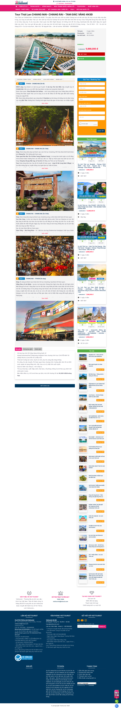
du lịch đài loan (58, 676)
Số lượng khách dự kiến (85, 110)
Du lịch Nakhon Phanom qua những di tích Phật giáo (95, 447)
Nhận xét (59, 79)
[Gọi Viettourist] (117, 701)
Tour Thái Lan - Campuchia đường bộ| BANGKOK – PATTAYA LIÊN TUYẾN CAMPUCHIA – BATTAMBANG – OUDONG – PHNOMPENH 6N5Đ (92, 332)
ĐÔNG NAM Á (46, 6)
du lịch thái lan (61, 670)
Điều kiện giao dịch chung (86, 670)
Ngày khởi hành (83, 96)
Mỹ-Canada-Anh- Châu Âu (58, 9)
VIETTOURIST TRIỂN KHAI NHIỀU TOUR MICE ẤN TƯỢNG (96, 486)
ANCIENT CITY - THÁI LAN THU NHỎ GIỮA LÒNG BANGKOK (96, 355)
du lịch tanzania (54, 687)
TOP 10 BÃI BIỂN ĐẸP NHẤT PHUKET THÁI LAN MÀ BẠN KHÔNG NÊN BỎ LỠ (95, 427)
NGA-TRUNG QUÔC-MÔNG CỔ (64, 6)
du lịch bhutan (63, 680)
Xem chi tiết (100, 359)
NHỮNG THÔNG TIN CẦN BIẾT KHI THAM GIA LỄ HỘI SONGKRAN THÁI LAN (96, 506)
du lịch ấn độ (65, 678)
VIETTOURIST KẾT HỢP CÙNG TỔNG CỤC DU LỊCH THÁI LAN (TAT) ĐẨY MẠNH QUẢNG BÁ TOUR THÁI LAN (96, 576)
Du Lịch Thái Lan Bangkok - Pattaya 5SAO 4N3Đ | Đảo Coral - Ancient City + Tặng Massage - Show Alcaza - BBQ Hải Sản (92, 165)
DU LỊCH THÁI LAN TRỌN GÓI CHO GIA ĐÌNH (96, 536)
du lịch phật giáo (56, 681)
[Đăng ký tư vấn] (116, 694)
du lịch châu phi (66, 681)
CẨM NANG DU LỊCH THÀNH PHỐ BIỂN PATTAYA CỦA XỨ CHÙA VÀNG (96, 385)
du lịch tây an (53, 691)
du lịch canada (66, 683)
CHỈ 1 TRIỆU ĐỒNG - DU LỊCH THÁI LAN (96, 555)
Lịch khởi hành (48, 79)
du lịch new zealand (54, 685)
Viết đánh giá (44, 386)
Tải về (82, 59)
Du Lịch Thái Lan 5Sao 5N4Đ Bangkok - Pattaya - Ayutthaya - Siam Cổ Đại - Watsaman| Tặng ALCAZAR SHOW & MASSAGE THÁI (92, 290)
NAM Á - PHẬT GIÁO (22, 9)
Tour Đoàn (81, 6)
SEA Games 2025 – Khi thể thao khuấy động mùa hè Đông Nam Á (96, 545)
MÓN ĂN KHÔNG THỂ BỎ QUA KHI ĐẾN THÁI (96, 476)
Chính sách (37, 79)
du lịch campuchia (51, 670)
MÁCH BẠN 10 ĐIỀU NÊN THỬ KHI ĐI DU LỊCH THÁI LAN (97, 457)
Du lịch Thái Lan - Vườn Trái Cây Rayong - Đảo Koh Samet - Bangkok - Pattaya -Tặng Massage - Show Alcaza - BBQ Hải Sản (92, 248)
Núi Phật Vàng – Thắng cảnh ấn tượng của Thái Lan (96, 374)
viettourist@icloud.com (60, 601)
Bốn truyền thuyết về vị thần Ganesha (95, 365)
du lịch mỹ (58, 683)
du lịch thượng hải (57, 689)
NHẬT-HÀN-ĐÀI (93, 6)
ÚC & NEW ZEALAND (38, 9)
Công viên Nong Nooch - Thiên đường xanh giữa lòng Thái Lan (96, 495)
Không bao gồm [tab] (28, 349)
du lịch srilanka (54, 680)
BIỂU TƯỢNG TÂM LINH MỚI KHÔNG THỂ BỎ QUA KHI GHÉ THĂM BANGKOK (96, 406)
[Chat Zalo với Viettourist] (117, 706)
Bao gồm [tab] (18, 349)
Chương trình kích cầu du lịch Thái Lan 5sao (97, 565)
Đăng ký (102, 626)
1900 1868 (60, 599)
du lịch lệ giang (61, 691)
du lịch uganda (64, 687)
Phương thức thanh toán (86, 672)
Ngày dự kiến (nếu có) (85, 103)
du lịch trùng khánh (66, 693)
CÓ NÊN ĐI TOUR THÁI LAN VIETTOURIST (95, 526)
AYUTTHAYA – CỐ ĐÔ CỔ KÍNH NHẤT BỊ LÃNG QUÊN (96, 395)
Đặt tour (84, 54)
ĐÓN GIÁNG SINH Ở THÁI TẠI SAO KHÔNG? (97, 466)
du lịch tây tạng (55, 693)
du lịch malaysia (59, 672)
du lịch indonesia (57, 674)
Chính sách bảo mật (85, 674)
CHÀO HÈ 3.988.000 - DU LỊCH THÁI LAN (96, 516)
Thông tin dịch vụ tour (85, 676)
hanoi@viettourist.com (52, 624)
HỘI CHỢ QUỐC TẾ (83, 9)
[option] (45, 49)
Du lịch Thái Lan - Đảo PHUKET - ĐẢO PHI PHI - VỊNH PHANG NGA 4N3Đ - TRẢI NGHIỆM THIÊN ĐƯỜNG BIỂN (92, 206)
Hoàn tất (101, 131)
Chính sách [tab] (38, 349)
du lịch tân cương (60, 694)
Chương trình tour (24, 79)
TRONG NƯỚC (35, 6)
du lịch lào (69, 670)
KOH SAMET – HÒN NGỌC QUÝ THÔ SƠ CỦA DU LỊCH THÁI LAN (96, 437)
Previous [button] (16, 49)
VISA (72, 9)
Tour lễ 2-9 (23, 6)
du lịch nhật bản (67, 674)
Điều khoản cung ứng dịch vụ (87, 678)
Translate (91, 685)
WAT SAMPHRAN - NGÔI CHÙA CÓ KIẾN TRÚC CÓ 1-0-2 (96, 416)
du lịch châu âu (64, 685)
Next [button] (74, 49)
